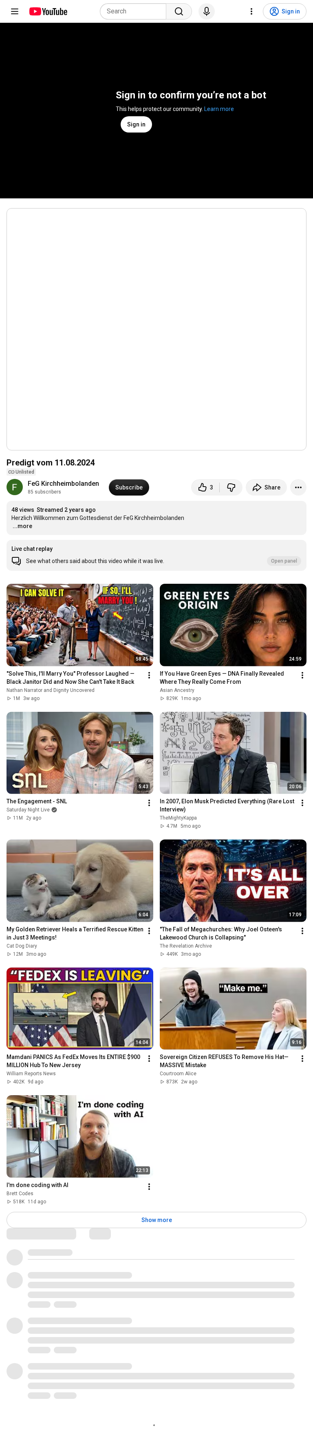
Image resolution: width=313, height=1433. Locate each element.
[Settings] (251, 11)
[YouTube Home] (48, 11)
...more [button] (22, 526)
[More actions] (298, 487)
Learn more (219, 109)
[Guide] (15, 11)
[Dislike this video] (231, 487)
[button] (156, 555)
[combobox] (135, 11)
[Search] (179, 11)
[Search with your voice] (206, 11)
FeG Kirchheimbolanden (63, 483)
